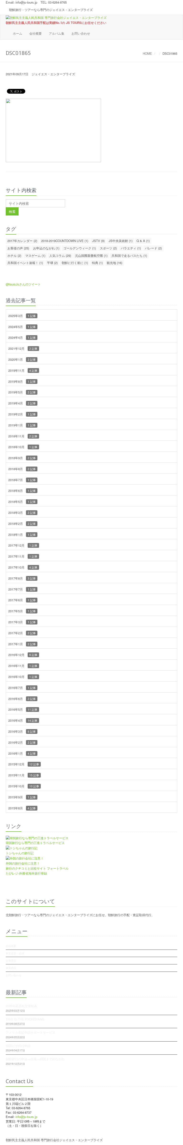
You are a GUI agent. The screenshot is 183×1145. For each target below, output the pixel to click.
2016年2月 (22, 742)
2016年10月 (22, 676)
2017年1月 (22, 644)
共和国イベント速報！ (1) (25, 262)
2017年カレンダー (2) (22, 240)
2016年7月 (22, 687)
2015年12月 (23, 764)
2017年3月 (22, 622)
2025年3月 (22, 315)
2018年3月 (22, 512)
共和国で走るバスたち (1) (129, 255)
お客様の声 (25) (18, 248)
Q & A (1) (143, 240)
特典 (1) (97, 262)
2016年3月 (22, 731)
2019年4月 (22, 403)
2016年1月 (22, 753)
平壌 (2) (52, 262)
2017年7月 (22, 589)
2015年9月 (22, 797)
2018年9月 (22, 458)
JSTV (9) (98, 240)
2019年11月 (22, 370)
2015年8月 (22, 808)
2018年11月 (22, 436)
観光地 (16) (114, 262)
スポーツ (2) (108, 248)
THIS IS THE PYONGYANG (25, 1019)
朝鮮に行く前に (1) (75, 262)
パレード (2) (153, 248)
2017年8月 (22, 578)
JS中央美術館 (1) (120, 240)
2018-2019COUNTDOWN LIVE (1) (64, 240)
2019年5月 (22, 392)
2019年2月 (22, 414)
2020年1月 (22, 359)
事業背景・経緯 (15, 953)
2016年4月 (22, 720)
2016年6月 (22, 698)
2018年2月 (22, 523)
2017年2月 (22, 633)
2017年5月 (22, 611)
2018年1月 (22, 534)
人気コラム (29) (60, 255)
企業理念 (11, 960)
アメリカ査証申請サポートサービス (30, 1032)
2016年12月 (22, 654)
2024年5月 (22, 326)
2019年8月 (22, 381)
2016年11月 (22, 665)
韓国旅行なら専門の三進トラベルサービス (35, 842)
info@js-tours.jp (26, 2)
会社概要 (35, 33)
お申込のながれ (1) (46, 248)
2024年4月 (22, 337)
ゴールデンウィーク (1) (79, 248)
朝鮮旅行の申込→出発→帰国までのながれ (35, 1059)
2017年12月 (22, 545)
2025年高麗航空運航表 (21, 1006)
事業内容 (11, 968)
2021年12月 (22, 348)
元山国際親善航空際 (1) (91, 255)
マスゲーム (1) (35, 255)
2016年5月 (22, 709)
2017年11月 (22, 556)
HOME (147, 53)
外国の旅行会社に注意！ (23, 863)
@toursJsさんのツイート (23, 284)
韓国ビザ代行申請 (18, 1045)
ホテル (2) (14, 255)
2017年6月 (22, 600)
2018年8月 (22, 469)
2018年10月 (22, 447)
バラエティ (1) (131, 248)
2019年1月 (22, 425)
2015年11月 (23, 775)
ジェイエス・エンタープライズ (53, 74)
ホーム (17, 33)
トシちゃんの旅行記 (20, 853)
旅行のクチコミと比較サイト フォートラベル (37, 868)
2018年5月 (22, 501)
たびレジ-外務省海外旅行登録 (26, 873)
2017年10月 (22, 567)
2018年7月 (22, 480)
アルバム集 (56, 33)
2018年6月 (22, 490)
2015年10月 (23, 786)
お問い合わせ (80, 33)
